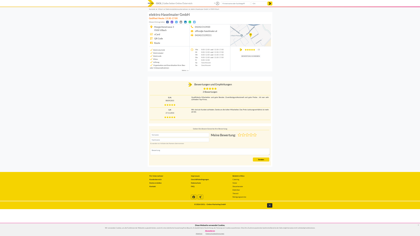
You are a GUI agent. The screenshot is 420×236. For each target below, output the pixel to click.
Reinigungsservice (239, 197)
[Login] (216, 3)
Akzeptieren (210, 231)
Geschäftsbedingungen (200, 179)
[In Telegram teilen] (194, 22)
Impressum (195, 176)
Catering (236, 179)
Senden (261, 159)
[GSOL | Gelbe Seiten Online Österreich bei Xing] (200, 197)
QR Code (158, 38)
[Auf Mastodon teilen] (172, 22)
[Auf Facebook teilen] (167, 22)
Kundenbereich (155, 179)
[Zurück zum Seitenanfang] (269, 205)
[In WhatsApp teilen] (190, 22)
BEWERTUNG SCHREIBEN (251, 56)
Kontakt (152, 186)
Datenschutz (196, 183)
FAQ (192, 186)
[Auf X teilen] (176, 22)
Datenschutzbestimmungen (215, 234)
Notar (235, 183)
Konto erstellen (155, 183)
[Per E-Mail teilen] (181, 22)
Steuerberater (238, 186)
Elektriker (236, 190)
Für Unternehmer (156, 176)
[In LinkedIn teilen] (185, 22)
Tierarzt (235, 193)
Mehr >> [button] (185, 70)
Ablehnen (199, 234)
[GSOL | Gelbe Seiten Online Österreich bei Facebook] (193, 197)
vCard (157, 34)
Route (157, 43)
